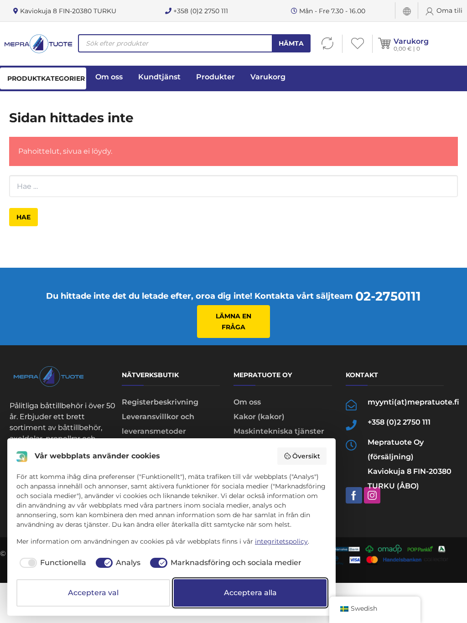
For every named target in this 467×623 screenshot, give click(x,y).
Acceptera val (93, 592)
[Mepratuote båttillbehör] (38, 44)
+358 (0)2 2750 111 (199, 11)
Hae (23, 217)
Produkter (215, 77)
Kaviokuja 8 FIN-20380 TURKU (67, 11)
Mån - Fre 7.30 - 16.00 (331, 11)
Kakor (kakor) (259, 416)
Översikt (306, 456)
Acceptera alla (250, 592)
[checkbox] (51, 562)
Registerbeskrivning (160, 402)
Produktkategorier (46, 78)
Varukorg (411, 41)
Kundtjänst (159, 77)
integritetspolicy (281, 541)
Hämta (291, 43)
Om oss (109, 77)
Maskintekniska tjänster (279, 431)
